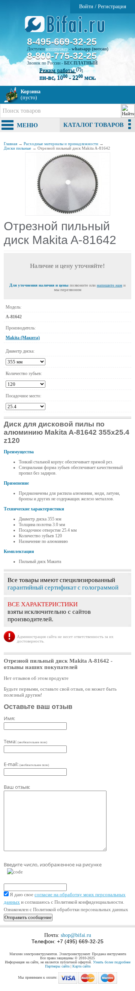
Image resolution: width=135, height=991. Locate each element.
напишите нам (109, 285)
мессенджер (57, 48)
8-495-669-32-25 (62, 41)
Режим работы (60, 70)
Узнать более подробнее (111, 962)
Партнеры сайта (57, 966)
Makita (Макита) (23, 337)
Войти (86, 6)
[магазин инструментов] (68, 28)
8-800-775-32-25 (62, 55)
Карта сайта (81, 966)
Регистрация (112, 6)
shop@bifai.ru (76, 935)
